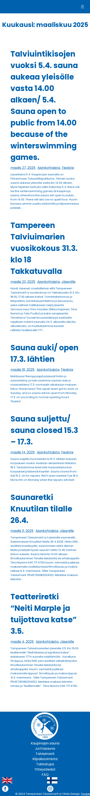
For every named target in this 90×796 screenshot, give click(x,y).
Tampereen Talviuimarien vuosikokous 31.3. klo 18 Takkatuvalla (43, 248)
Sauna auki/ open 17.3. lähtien (44, 353)
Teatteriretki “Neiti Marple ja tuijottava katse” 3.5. (43, 614)
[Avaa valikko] (82, 6)
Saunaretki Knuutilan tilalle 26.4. (41, 509)
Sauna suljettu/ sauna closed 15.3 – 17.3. (44, 430)
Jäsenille (68, 281)
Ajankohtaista (48, 167)
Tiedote (68, 167)
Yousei (85, 794)
